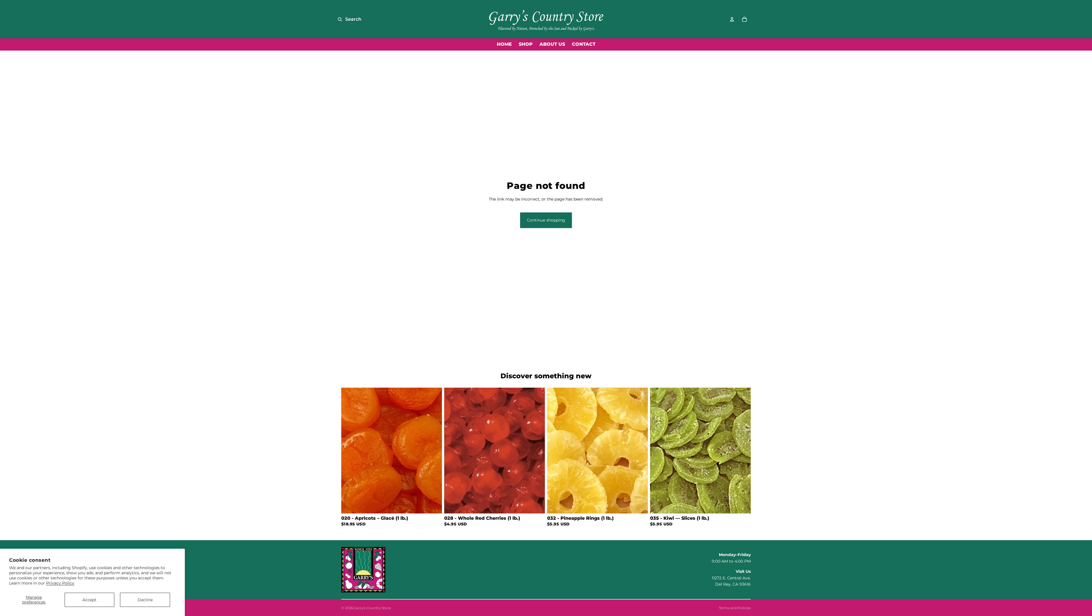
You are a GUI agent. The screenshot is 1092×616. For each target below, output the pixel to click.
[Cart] (744, 19)
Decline (145, 599)
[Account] (732, 19)
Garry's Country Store (372, 608)
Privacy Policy (60, 583)
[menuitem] (504, 44)
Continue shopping (546, 220)
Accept (89, 599)
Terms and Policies (735, 608)
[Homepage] (546, 19)
